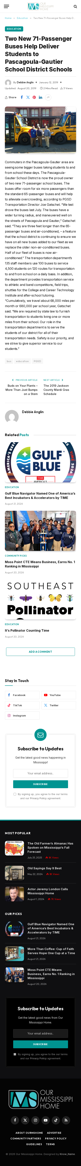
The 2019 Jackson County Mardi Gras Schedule (56, 390)
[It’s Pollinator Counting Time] (40, 599)
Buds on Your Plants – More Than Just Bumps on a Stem (22, 390)
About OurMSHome (29, 1132)
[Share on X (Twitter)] (28, 97)
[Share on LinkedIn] (40, 97)
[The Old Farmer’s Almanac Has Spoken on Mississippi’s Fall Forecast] (14, 848)
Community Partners (25, 1138)
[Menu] (6, 6)
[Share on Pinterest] (34, 97)
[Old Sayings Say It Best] (14, 873)
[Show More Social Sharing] (48, 97)
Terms (50, 1144)
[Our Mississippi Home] (40, 6)
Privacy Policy (38, 798)
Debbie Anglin (25, 82)
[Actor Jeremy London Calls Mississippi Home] (14, 894)
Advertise (54, 1132)
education (22, 361)
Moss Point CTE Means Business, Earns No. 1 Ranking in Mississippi (51, 974)
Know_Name (67, 1154)
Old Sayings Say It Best (45, 868)
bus (9, 361)
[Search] (75, 6)
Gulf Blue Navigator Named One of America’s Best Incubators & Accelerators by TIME (51, 928)
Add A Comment (40, 651)
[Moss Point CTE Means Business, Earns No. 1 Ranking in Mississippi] (40, 531)
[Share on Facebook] (22, 97)
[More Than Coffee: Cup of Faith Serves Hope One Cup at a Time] (14, 953)
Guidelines (34, 1144)
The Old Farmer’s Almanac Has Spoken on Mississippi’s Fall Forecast (50, 848)
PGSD (37, 361)
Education (14, 29)
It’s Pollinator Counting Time (27, 630)
